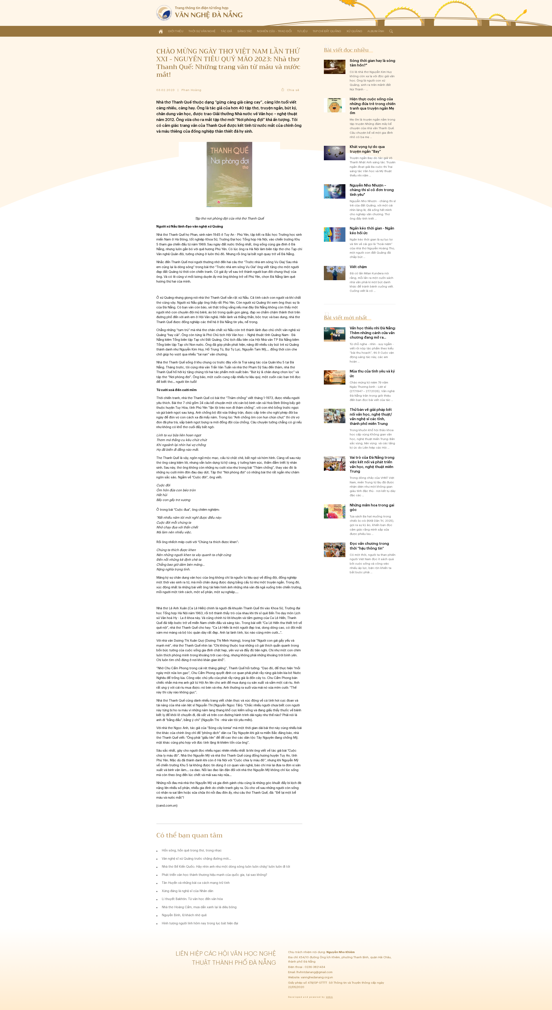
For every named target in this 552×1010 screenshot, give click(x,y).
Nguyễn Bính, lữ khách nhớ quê (184, 915)
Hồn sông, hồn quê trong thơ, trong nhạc (192, 850)
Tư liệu (302, 31)
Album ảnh (375, 31)
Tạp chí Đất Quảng (327, 31)
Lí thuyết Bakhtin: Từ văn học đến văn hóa (192, 899)
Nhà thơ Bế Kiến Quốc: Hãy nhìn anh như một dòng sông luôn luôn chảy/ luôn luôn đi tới (226, 866)
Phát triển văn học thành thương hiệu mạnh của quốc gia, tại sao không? (214, 874)
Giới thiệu (175, 31)
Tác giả (226, 31)
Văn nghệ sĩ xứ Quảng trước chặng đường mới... (196, 858)
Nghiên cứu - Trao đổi (274, 31)
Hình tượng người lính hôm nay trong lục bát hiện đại (200, 923)
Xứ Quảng (354, 31)
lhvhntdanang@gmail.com (314, 972)
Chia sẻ (293, 90)
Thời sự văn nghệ (202, 31)
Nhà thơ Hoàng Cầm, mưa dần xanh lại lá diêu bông (199, 907)
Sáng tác (244, 31)
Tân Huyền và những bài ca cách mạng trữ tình (196, 882)
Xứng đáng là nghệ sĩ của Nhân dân (187, 891)
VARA (329, 997)
